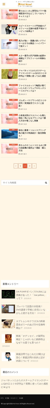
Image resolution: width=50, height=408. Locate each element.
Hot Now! (16, 403)
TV (3, 398)
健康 (21, 398)
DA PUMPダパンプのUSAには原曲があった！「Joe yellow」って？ (31, 295)
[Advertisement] (22, 231)
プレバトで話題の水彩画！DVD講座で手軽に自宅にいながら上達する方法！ (30, 309)
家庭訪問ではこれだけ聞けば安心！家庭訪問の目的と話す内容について (30, 357)
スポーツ (15, 398)
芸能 (7, 398)
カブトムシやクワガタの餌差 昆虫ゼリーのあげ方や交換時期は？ (31, 324)
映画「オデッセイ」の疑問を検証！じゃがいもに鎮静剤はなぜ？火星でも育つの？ (23, 340)
